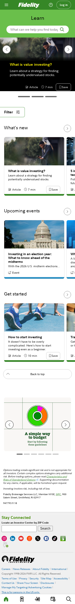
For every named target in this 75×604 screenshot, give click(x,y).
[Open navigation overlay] (6, 5)
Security (34, 578)
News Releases (21, 569)
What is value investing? (26, 171)
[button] (39, 87)
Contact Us (8, 582)
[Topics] (37, 599)
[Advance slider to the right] (67, 128)
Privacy (23, 578)
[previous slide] (6, 49)
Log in (64, 5)
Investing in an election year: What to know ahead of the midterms (30, 258)
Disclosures (47, 582)
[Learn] (6, 599)
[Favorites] (22, 599)
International (59, 569)
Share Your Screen (27, 582)
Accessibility (61, 578)
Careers (6, 569)
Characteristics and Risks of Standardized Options (35, 478)
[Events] (53, 599)
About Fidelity (41, 569)
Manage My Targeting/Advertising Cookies (27, 587)
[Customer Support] (51, 5)
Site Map (46, 578)
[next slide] (68, 49)
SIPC (58, 494)
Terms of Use (9, 578)
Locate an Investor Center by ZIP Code (25, 522)
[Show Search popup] (69, 599)
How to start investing (25, 337)
